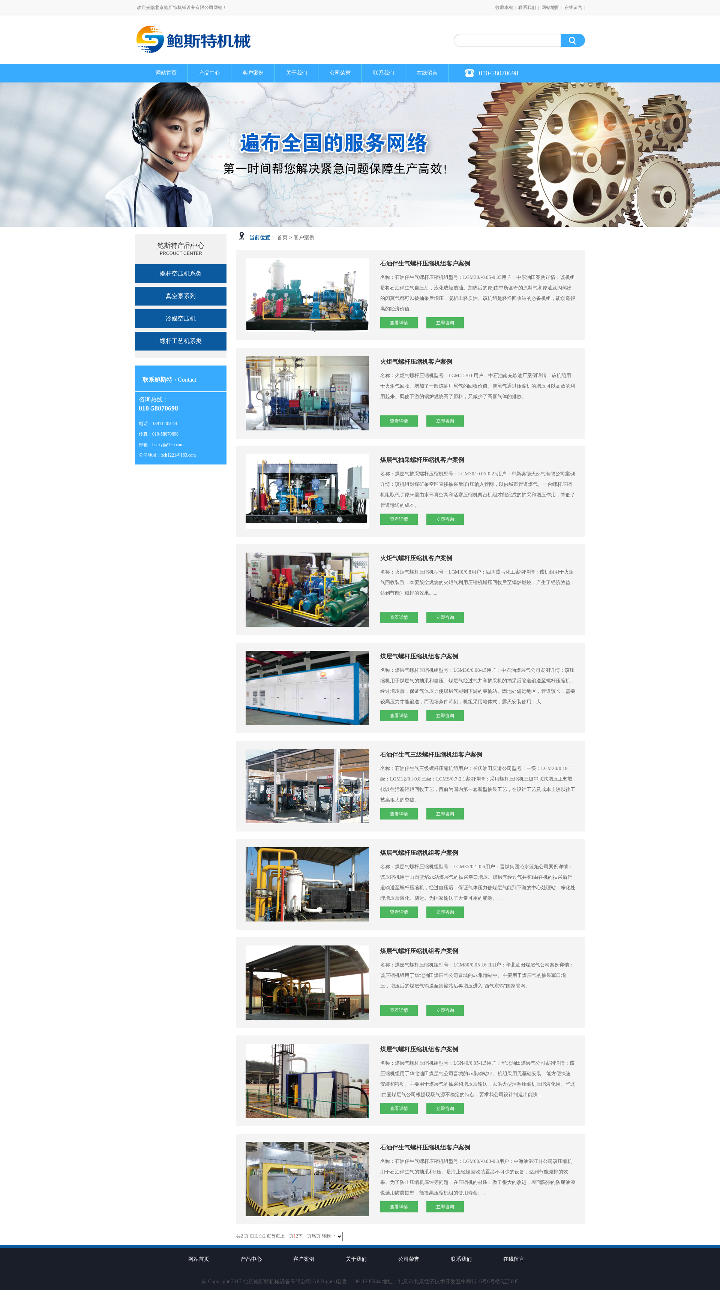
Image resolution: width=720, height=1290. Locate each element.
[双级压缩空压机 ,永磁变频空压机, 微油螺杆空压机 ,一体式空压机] (195, 50)
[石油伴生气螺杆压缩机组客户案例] (307, 295)
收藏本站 (504, 7)
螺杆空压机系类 (181, 273)
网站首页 (166, 73)
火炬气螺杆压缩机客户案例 (416, 361)
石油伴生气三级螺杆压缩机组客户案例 (431, 754)
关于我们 (296, 73)
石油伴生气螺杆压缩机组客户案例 (425, 263)
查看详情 (399, 322)
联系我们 (527, 7)
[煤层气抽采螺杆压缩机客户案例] (307, 491)
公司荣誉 (340, 73)
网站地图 (551, 7)
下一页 (305, 1236)
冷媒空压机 (181, 318)
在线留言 (573, 7)
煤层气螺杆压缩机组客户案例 (419, 656)
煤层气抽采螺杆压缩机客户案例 (422, 460)
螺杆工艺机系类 (181, 341)
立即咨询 (445, 322)
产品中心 (209, 73)
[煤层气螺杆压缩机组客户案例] (307, 688)
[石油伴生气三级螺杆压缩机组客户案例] (307, 786)
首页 (282, 237)
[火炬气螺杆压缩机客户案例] (307, 393)
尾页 (316, 1236)
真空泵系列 (181, 296)
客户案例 (253, 73)
